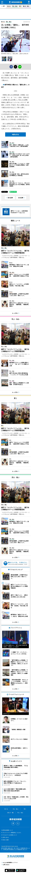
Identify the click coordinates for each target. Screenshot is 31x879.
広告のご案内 (5, 839)
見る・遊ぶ (14, 6)
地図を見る (15, 134)
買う (20, 6)
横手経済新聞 (14, 2)
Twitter (18, 823)
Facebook (13, 823)
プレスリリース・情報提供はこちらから (11, 832)
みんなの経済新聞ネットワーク (15, 856)
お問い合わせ (5, 837)
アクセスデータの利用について (9, 835)
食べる (9, 6)
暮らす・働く (26, 6)
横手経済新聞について (7, 830)
